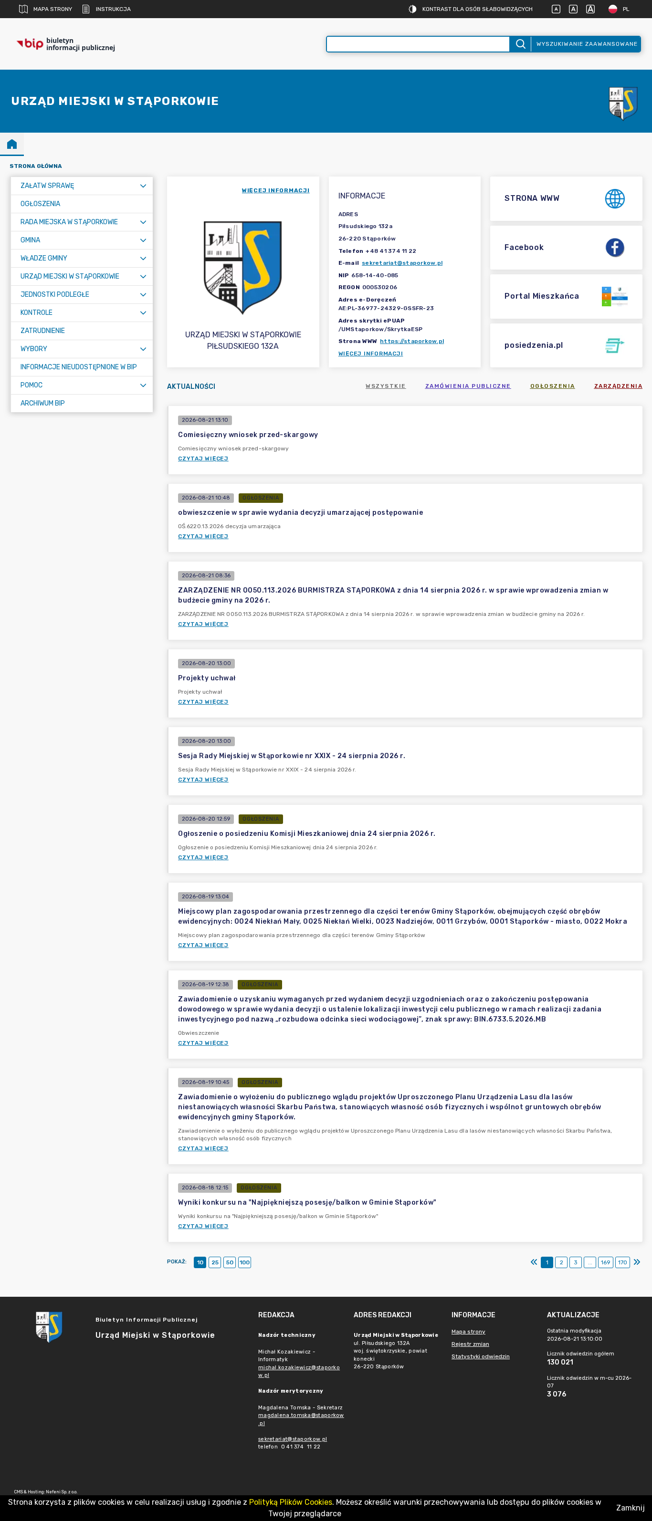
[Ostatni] (637, 1262)
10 (200, 1262)
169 (605, 1262)
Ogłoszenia (552, 386)
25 (215, 1262)
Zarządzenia (618, 386)
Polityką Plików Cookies (290, 1502)
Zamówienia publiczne (468, 386)
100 (245, 1262)
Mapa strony (52, 9)
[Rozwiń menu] (143, 185)
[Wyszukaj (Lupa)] (520, 44)
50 (229, 1262)
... (590, 1262)
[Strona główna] (12, 144)
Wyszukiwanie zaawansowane (587, 44)
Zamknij (630, 1507)
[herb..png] (623, 101)
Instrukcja (113, 9)
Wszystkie (386, 386)
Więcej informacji (370, 353)
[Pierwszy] (534, 1262)
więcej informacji (276, 190)
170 (622, 1262)
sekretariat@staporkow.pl (402, 263)
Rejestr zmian (470, 1344)
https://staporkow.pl (412, 341)
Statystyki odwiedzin (481, 1356)
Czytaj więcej (203, 458)
